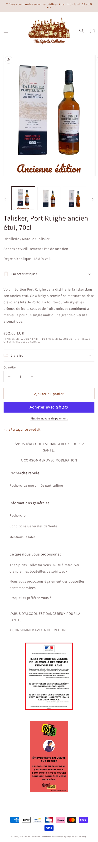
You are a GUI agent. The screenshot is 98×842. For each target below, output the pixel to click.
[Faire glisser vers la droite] (93, 199)
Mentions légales (23, 537)
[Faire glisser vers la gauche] (5, 199)
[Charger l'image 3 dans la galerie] (74, 198)
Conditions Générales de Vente (33, 526)
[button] (6, 31)
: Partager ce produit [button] (25, 429)
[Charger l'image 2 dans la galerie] (49, 198)
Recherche (17, 515)
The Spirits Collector (29, 836)
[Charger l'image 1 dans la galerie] (23, 198)
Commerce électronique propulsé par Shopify (64, 836)
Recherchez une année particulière (36, 485)
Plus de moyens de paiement (49, 418)
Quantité (9, 367)
